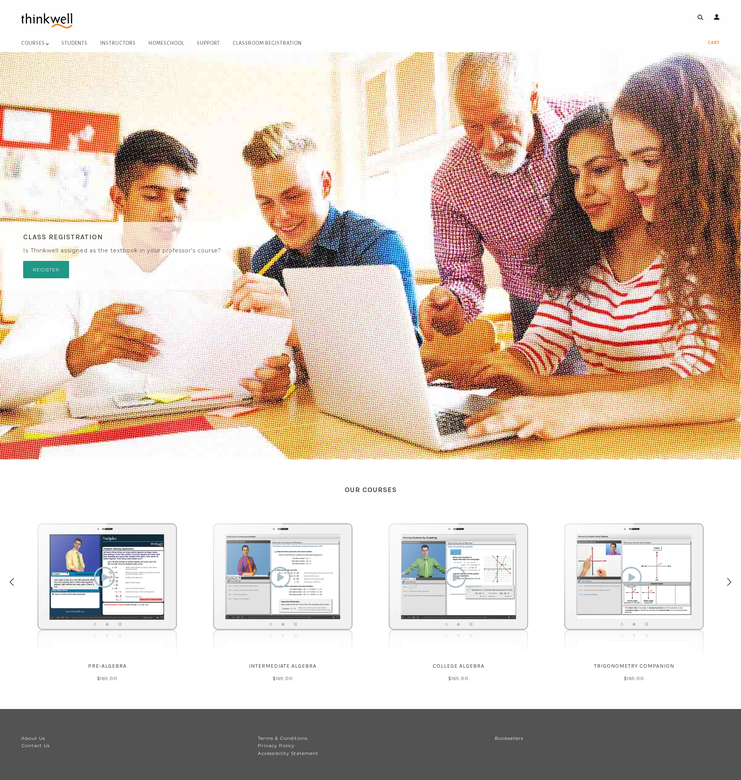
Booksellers (509, 738)
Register (46, 269)
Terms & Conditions (283, 738)
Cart (714, 42)
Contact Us (35, 745)
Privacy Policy (276, 745)
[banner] (46, 20)
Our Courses (371, 490)
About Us (33, 738)
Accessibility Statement (288, 753)
